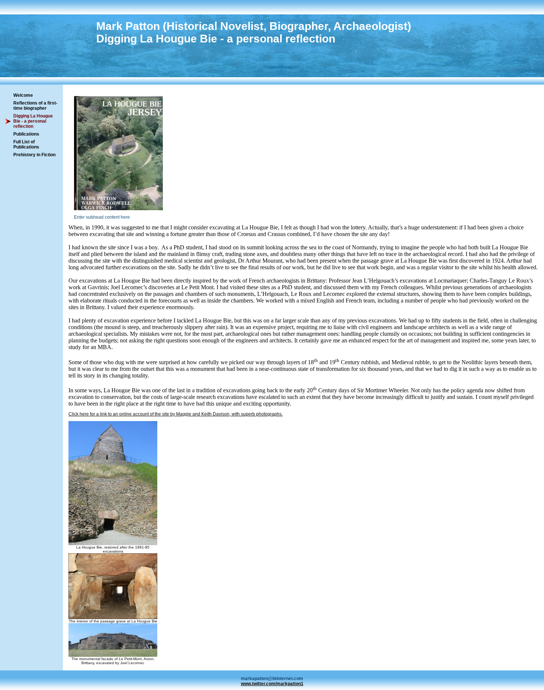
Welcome (23, 95)
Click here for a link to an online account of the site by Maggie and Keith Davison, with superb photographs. (175, 414)
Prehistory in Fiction (34, 154)
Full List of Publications (26, 144)
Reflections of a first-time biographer (35, 105)
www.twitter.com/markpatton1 (272, 683)
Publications (26, 134)
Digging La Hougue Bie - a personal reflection (33, 121)
